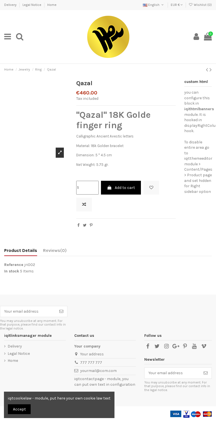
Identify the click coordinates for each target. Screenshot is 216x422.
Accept (19, 409)
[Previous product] (208, 69)
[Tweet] (85, 225)
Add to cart (125, 187)
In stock (11, 271)
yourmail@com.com (98, 370)
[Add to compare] (84, 204)
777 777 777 (91, 362)
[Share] (78, 225)
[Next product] (211, 69)
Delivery (10, 5)
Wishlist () (202, 5)
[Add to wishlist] (151, 188)
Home (52, 5)
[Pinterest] (91, 225)
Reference (13, 264)
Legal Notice (32, 5)
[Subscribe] (61, 311)
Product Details (20, 250)
